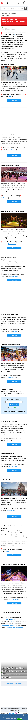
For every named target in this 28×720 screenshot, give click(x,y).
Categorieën (14, 13)
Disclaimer (11, 710)
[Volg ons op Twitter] (13, 713)
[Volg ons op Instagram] (15, 713)
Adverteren (4, 708)
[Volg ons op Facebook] (10, 713)
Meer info (13, 718)
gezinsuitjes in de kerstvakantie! (14, 627)
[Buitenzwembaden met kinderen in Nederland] (14, 678)
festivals (12, 619)
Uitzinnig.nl (12, 621)
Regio (5, 13)
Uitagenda (6, 15)
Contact (24, 708)
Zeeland (10, 96)
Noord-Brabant (12, 466)
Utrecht (9, 440)
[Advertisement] (14, 120)
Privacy (17, 710)
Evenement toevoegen (14, 708)
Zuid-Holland (12, 149)
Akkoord (19, 718)
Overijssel (15, 331)
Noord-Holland (12, 244)
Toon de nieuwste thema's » (14, 683)
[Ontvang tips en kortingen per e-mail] (18, 713)
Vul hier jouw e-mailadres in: (14, 399)
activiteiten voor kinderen (8, 625)
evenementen (4, 619)
